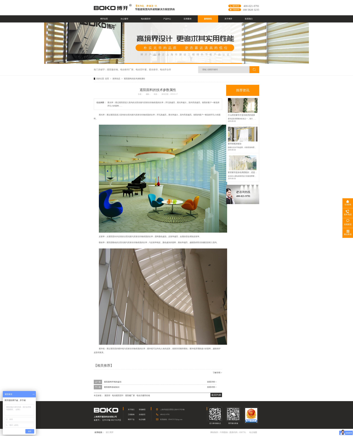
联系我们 (249, 19)
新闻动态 (117, 79)
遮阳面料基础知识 (111, 387)
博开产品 (131, 419)
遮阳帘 (107, 395)
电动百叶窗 (142, 69)
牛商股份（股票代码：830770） (233, 432)
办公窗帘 (124, 19)
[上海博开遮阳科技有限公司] (113, 10)
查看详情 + (211, 382)
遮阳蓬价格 (113, 69)
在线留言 (142, 414)
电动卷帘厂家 (128, 69)
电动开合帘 (165, 69)
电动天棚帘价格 (143, 395)
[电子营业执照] (251, 415)
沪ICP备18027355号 (111, 420)
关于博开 (228, 19)
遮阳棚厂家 (130, 395)
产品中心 (167, 19)
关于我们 (131, 409)
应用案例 (187, 19)
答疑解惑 (142, 409)
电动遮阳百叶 (118, 395)
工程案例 (131, 414)
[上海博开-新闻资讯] (176, 63)
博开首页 (104, 19)
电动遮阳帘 (146, 19)
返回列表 (216, 395)
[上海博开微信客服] (233, 414)
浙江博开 (109, 432)
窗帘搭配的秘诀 (234, 144)
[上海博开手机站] (215, 414)
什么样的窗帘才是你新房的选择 (241, 115)
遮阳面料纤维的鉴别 (112, 382)
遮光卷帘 (154, 69)
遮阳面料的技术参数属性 (134, 79)
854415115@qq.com (175, 419)
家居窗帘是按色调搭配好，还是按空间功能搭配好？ (250, 172)
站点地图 (142, 419)
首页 (107, 79)
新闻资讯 (208, 19)
